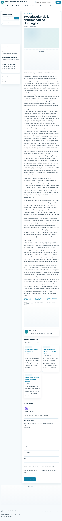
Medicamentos (19, 5)
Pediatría (4, 8)
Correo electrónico (28, 452)
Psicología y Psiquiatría (53, 5)
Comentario (27, 427)
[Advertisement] (10, 35)
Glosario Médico (10, 5)
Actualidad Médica (41, 5)
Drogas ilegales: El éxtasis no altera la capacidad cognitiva (32, 379)
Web (25, 458)
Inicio (3, 5)
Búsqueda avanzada (11, 22)
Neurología (29, 13)
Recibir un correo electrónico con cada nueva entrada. (37, 475)
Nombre (26, 446)
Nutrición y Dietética (30, 5)
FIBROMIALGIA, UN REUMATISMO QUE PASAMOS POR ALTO (28, 299)
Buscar (58, 2)
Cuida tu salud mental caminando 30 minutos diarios (49, 351)
